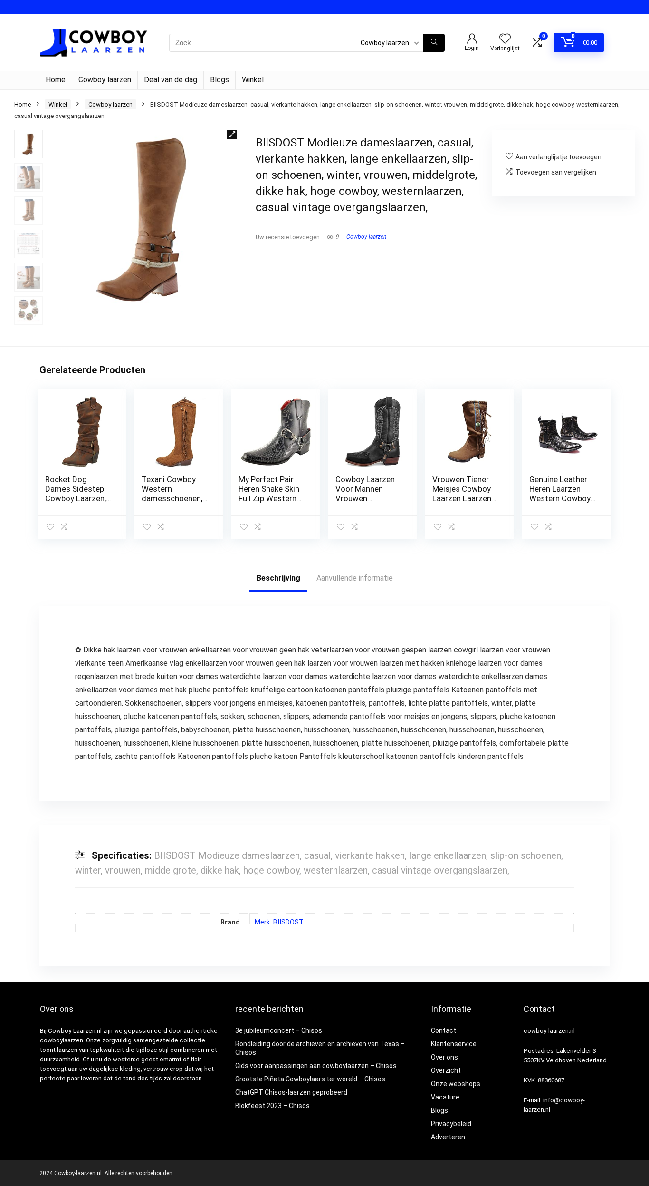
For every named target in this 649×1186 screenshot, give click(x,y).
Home (56, 79)
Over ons (444, 1057)
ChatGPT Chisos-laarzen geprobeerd (291, 1092)
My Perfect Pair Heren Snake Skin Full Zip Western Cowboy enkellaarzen (269, 498)
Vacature (445, 1097)
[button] (232, 134)
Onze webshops (455, 1084)
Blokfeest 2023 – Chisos (272, 1105)
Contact (443, 1030)
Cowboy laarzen (104, 79)
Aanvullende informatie (354, 578)
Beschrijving (278, 578)
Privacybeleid (451, 1124)
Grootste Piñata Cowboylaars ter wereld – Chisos (310, 1079)
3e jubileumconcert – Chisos (278, 1030)
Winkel (253, 79)
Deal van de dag (170, 79)
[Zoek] (434, 43)
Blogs (219, 79)
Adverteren (448, 1137)
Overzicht (446, 1070)
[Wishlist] (505, 39)
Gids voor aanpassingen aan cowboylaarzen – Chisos (316, 1065)
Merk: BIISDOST (279, 922)
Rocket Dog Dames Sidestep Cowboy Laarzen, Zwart (75, 494)
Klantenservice (454, 1044)
